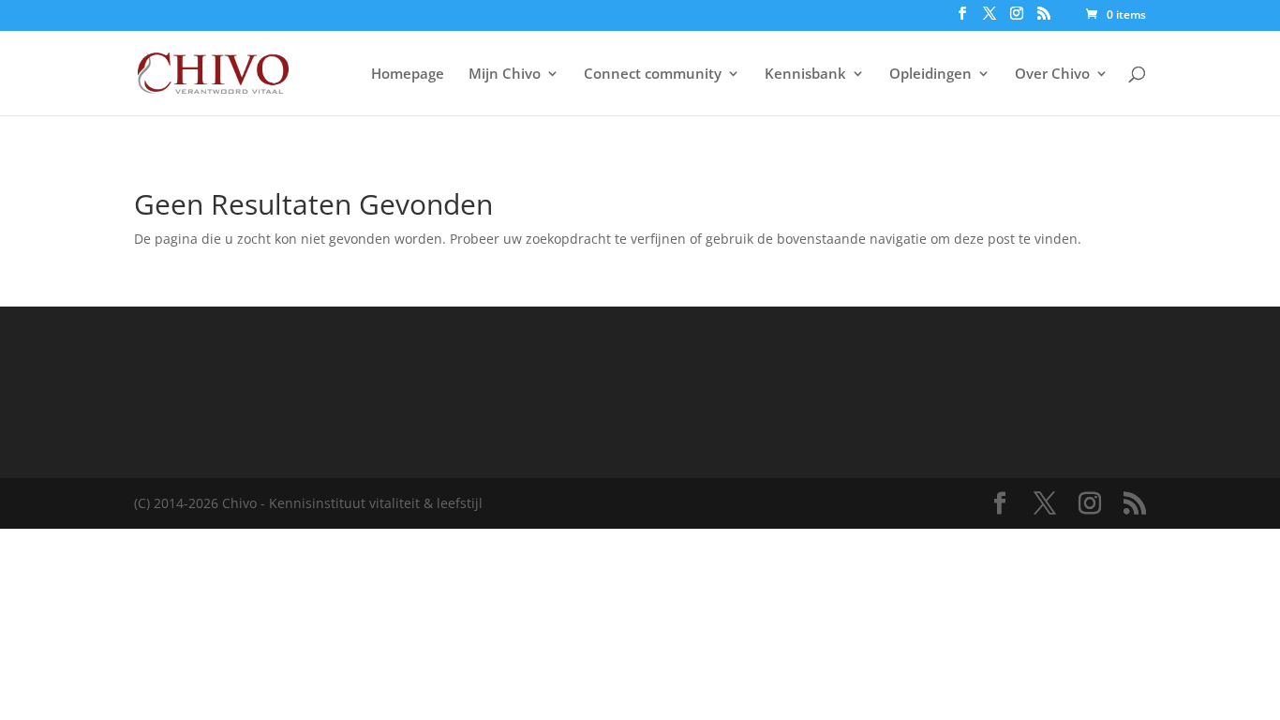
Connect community (653, 74)
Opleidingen (930, 74)
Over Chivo (1052, 74)
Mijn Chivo (505, 74)
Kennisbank (805, 74)
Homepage (407, 74)
